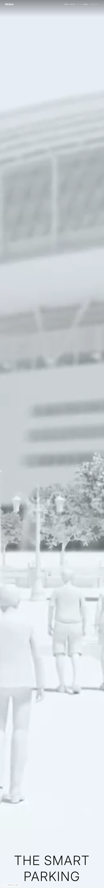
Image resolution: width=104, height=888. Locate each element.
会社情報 (66, 4)
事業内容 (72, 4)
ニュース (79, 4)
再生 (3, 885)
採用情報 (85, 4)
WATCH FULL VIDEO (13, 885)
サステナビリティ (94, 4)
